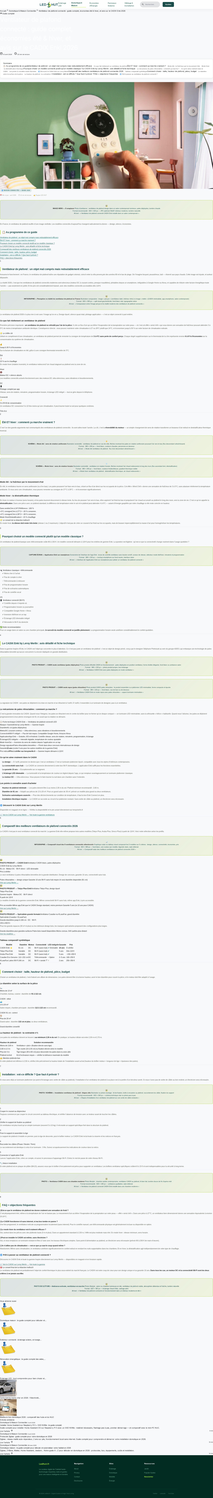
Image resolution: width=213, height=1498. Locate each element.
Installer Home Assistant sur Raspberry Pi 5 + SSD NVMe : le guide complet (31, 1425)
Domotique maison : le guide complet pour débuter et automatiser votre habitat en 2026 (35, 1448)
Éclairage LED (62, 4)
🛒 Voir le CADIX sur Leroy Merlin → (14, 815)
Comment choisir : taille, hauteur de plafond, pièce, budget (171, 71)
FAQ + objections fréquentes (106, 74)
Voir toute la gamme (37, 1264)
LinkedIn (163, 1493)
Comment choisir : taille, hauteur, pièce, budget (18, 252)
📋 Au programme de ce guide (16, 66)
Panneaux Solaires (112, 4)
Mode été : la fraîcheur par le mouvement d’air (184, 66)
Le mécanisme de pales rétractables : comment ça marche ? (158, 69)
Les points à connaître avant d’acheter (22, 71)
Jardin (146, 1469)
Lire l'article (6, 1430)
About (76, 1469)
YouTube (171, 1493)
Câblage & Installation (129, 4)
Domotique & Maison (76, 4)
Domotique (113, 1473)
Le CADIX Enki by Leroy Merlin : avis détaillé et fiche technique (108, 68)
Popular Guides (149, 1473)
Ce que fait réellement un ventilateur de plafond (110, 66)
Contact (77, 1477)
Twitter (155, 1493)
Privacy (77, 1473)
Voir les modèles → (7, 934)
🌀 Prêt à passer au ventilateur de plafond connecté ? (139, 74)
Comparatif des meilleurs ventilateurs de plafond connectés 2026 (95, 71)
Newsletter (148, 1477)
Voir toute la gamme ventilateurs (42, 815)
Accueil (3, 11)
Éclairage (112, 1469)
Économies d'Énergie (94, 4)
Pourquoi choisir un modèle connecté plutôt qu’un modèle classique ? (53, 68)
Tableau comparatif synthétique (136, 71)
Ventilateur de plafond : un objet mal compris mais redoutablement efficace (60, 66)
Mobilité (112, 1477)
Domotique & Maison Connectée (22, 11)
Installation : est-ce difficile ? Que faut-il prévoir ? (73, 74)
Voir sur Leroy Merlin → (9, 883)
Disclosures (78, 1481)
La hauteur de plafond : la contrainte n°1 (39, 74)
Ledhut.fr (44, 1463)
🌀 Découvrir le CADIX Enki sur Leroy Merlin (53, 71)
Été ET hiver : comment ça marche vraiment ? (146, 66)
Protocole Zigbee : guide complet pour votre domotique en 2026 (26, 1436)
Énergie (112, 1481)
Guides (168, 4)
